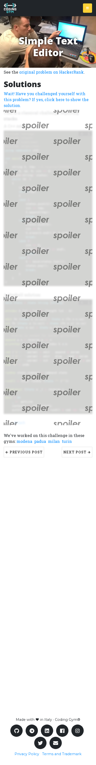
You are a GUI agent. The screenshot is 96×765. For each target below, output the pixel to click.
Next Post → (77, 452)
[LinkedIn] (47, 731)
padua (40, 441)
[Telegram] (32, 731)
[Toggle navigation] (87, 8)
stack (20, 422)
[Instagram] (77, 731)
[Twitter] (40, 743)
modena (24, 441)
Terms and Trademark (61, 754)
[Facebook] (62, 731)
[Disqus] (48, 518)
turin (67, 441)
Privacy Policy (27, 754)
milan (54, 441)
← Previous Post (24, 452)
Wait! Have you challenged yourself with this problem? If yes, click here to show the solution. (46, 99)
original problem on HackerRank (51, 72)
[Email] (55, 743)
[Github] (16, 731)
